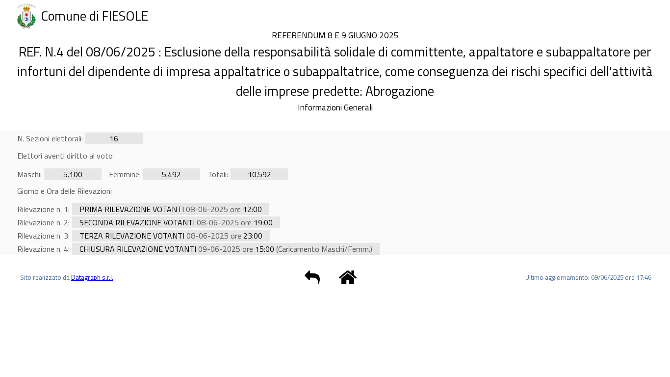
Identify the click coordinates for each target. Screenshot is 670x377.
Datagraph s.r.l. (92, 277)
